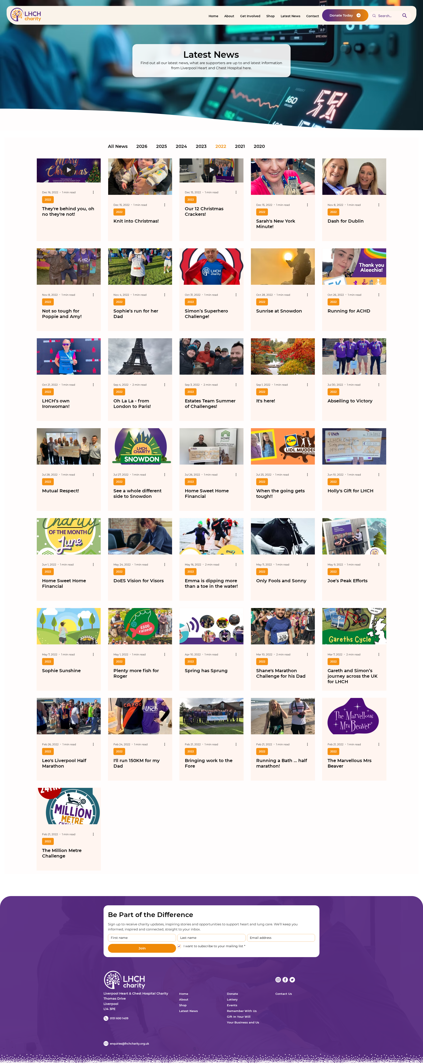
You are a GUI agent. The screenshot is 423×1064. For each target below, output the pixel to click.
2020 (259, 146)
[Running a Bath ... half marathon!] (283, 716)
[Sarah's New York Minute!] (283, 176)
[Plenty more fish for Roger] (140, 626)
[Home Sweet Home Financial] (211, 446)
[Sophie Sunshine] (69, 626)
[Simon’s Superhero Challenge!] (211, 266)
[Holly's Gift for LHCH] (354, 446)
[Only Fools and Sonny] (283, 536)
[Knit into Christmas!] (140, 176)
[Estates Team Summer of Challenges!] (211, 356)
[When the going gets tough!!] (283, 446)
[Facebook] (285, 979)
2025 (161, 146)
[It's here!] (283, 356)
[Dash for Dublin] (354, 176)
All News (118, 146)
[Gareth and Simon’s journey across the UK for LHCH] (354, 626)
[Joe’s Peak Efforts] (354, 536)
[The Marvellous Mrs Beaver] (354, 716)
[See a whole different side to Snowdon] (140, 446)
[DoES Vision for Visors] (140, 536)
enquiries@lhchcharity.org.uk (129, 1043)
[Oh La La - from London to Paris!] (140, 356)
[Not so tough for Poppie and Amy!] (69, 266)
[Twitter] (292, 979)
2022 (220, 146)
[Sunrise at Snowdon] (283, 266)
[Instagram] (278, 979)
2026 (141, 146)
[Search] (404, 15)
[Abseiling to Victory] (354, 356)
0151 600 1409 (119, 1018)
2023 (201, 146)
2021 (240, 146)
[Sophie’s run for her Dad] (140, 266)
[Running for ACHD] (354, 266)
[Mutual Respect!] (69, 446)
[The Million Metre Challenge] (69, 806)
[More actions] (94, 192)
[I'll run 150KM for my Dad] (140, 716)
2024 (181, 146)
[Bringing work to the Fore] (211, 716)
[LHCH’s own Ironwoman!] (69, 356)
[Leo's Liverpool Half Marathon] (69, 716)
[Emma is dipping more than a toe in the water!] (211, 536)
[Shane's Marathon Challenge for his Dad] (283, 626)
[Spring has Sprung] (211, 626)
